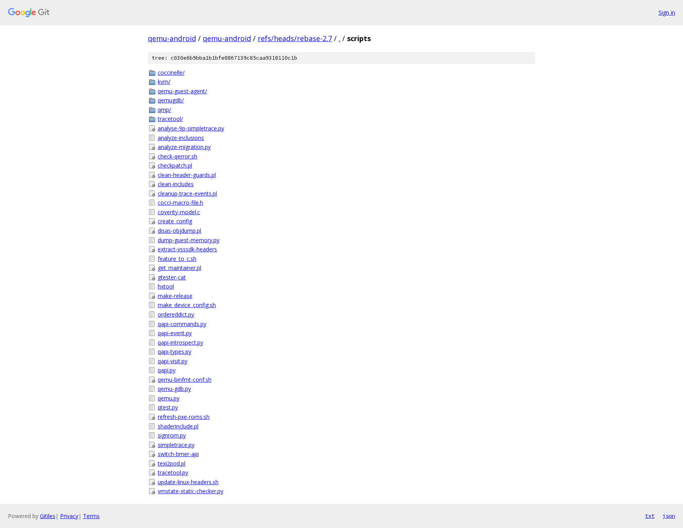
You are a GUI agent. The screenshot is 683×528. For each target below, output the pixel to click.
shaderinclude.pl (178, 426)
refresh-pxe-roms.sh (183, 417)
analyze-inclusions (181, 137)
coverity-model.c (179, 212)
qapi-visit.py (172, 361)
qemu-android (172, 38)
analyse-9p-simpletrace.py (191, 128)
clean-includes (176, 184)
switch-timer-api (178, 454)
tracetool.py (173, 472)
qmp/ (164, 109)
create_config (175, 221)
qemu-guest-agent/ (182, 91)
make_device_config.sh (187, 305)
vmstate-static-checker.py (190, 491)
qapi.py (166, 370)
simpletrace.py (176, 445)
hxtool (166, 286)
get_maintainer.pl (179, 268)
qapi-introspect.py (180, 342)
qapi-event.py (175, 333)
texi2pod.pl (171, 463)
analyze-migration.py (184, 147)
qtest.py (168, 407)
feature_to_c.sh (177, 258)
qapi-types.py (174, 351)
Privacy (69, 516)
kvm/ (164, 81)
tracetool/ (170, 119)
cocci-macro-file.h (180, 202)
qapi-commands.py (182, 324)
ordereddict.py (176, 314)
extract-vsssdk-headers (187, 249)
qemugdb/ (171, 100)
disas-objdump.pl (179, 230)
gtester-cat (172, 277)
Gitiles (47, 516)
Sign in (666, 12)
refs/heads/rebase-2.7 (295, 38)
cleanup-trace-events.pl (187, 193)
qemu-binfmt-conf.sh (184, 379)
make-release (175, 296)
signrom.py (172, 435)
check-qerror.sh (177, 156)
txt (650, 515)
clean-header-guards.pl (187, 175)
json (668, 515)
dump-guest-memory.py (188, 240)
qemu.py (168, 398)
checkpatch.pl (175, 165)
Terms (91, 516)
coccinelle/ (171, 72)
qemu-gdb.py (174, 388)
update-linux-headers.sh (188, 482)
